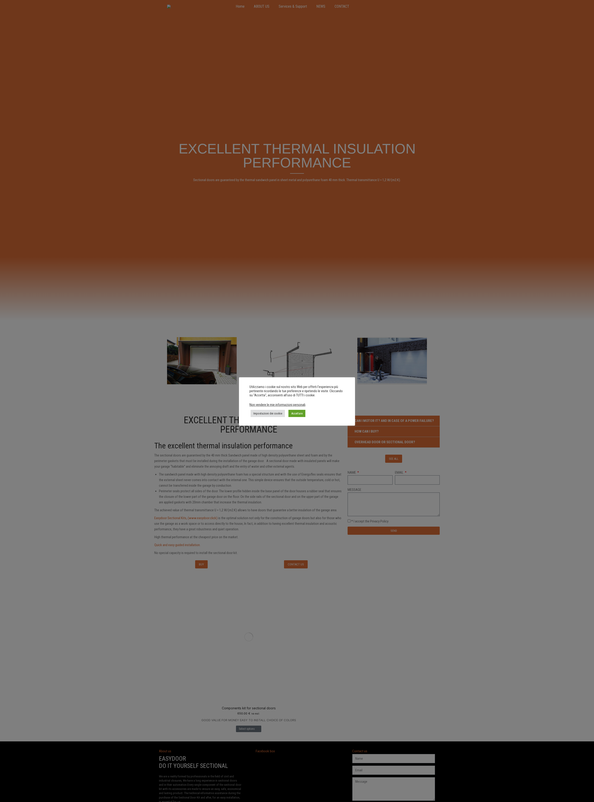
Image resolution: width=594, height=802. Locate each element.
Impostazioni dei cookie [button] (267, 413)
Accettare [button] (297, 413)
